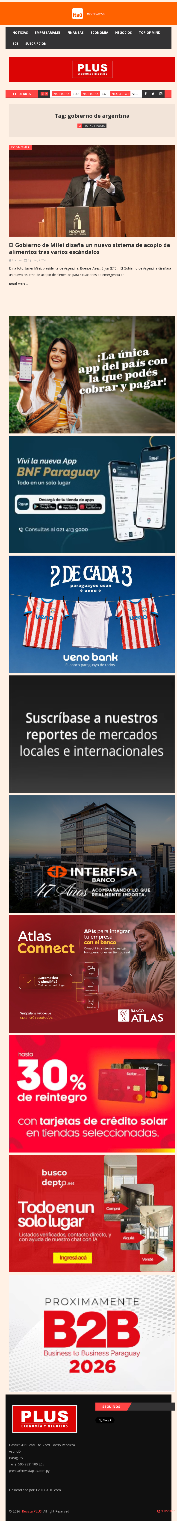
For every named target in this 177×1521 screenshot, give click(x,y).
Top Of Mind (149, 32)
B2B (15, 43)
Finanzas (76, 32)
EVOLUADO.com (48, 1490)
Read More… (18, 284)
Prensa (17, 260)
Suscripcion (36, 43)
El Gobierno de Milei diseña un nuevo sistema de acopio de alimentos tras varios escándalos (89, 248)
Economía (99, 32)
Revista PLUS (32, 1511)
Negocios (123, 32)
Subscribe (167, 1511)
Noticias (20, 32)
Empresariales (48, 32)
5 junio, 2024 (37, 260)
